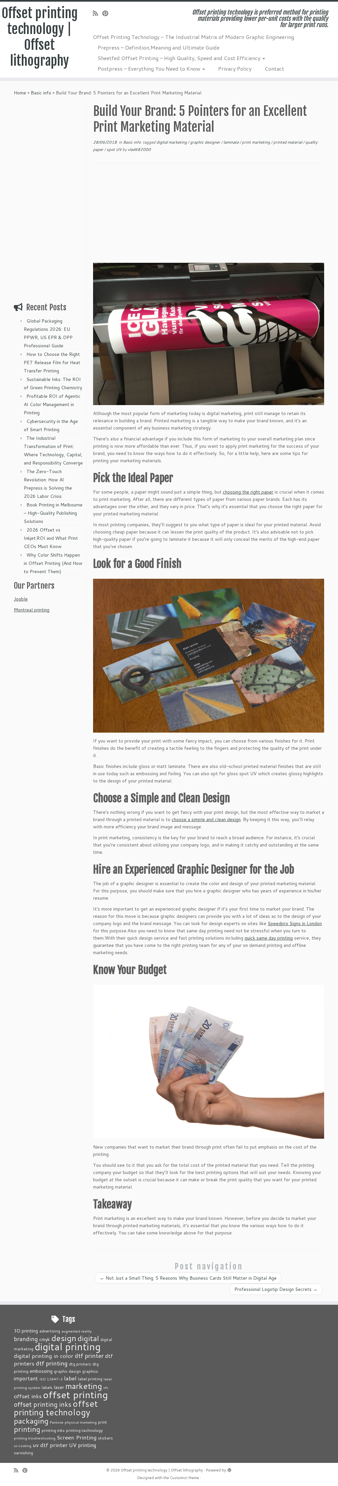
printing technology (84, 1430)
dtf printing (52, 1363)
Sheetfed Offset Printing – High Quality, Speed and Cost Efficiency (180, 58)
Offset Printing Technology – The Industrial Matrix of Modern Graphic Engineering (193, 37)
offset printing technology (56, 1408)
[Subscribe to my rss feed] (97, 13)
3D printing (26, 1330)
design (63, 1338)
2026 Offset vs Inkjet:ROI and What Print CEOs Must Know (51, 538)
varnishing (23, 1453)
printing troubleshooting (34, 1437)
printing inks (53, 1430)
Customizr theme (184, 1477)
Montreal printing (32, 609)
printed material (288, 142)
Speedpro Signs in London (295, 923)
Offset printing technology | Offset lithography (40, 37)
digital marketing (172, 142)
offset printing (75, 1394)
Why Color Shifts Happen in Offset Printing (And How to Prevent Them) (53, 563)
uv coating (22, 1445)
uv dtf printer (50, 1445)
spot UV (114, 149)
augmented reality (76, 1331)
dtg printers (80, 1364)
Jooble (21, 599)
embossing (41, 1370)
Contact (274, 68)
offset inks (28, 1396)
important (26, 1378)
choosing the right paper (248, 492)
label (70, 1378)
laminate (231, 142)
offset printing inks (42, 1404)
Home (20, 92)
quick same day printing (269, 938)
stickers (105, 1438)
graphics (90, 1371)
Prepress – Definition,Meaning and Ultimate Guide (159, 47)
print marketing (256, 142)
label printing (90, 1379)
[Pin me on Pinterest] (107, 13)
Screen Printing (77, 1437)
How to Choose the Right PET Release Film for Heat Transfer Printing (52, 362)
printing (27, 1429)
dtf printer (89, 1355)
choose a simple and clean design (206, 819)
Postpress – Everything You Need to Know (150, 68)
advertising (49, 1331)
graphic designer (205, 142)
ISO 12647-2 (51, 1378)
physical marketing (81, 1422)
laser (59, 1387)
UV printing (82, 1445)
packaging (31, 1420)
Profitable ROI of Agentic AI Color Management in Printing (52, 404)
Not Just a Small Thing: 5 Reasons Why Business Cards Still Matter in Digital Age (188, 1278)
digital (88, 1338)
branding (26, 1338)
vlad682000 (139, 149)
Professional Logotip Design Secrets (276, 1289)
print (102, 1422)
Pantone (56, 1422)
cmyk (44, 1339)
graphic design (67, 1371)
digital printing (68, 1346)
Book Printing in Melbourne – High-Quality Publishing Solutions (53, 513)
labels (47, 1387)
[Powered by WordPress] (229, 1469)
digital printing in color (43, 1356)
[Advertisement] (49, 199)
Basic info (41, 92)
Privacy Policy (235, 68)
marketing (83, 1386)
